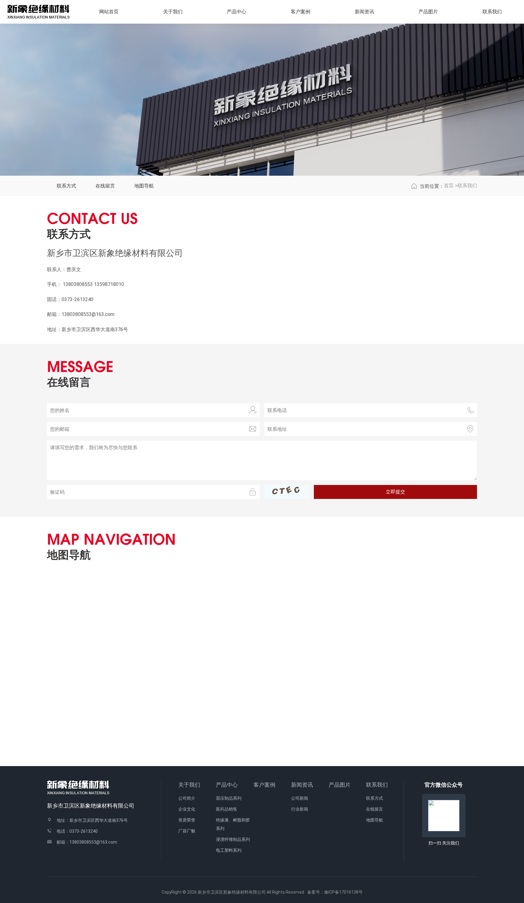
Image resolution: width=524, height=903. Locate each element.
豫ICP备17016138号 (343, 892)
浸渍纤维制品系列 (233, 839)
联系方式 (66, 186)
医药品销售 (226, 809)
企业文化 (186, 809)
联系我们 (467, 185)
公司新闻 (299, 798)
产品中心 (227, 785)
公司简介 (186, 798)
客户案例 (264, 785)
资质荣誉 (186, 820)
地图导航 (144, 186)
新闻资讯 (302, 785)
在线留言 (105, 186)
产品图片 (428, 12)
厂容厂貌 (186, 830)
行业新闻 (299, 809)
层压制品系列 (228, 798)
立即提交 (395, 492)
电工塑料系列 (228, 850)
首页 (449, 185)
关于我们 (189, 785)
